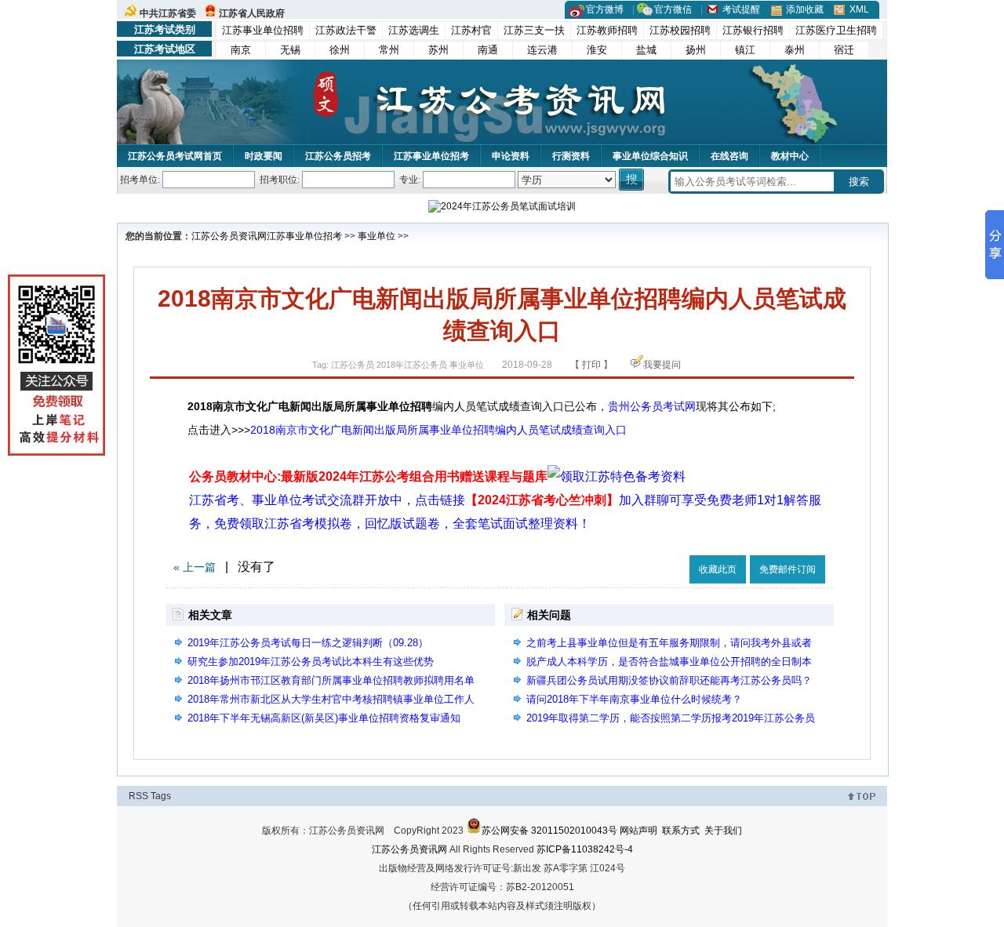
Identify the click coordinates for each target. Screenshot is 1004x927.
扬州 (696, 50)
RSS (138, 796)
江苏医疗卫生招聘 (836, 30)
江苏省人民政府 (252, 13)
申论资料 (510, 156)
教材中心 (790, 156)
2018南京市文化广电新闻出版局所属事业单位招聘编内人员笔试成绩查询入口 (438, 430)
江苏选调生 (413, 30)
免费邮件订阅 (787, 569)
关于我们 (723, 830)
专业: (409, 179)
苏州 (438, 50)
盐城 (646, 50)
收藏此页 (718, 569)
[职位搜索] (632, 180)
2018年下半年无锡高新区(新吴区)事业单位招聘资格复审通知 (323, 718)
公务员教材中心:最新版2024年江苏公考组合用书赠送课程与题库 (368, 476)
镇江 (745, 50)
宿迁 (844, 50)
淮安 (597, 50)
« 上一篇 (194, 567)
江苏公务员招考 (338, 156)
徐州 (339, 50)
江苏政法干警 (345, 30)
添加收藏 (805, 9)
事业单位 (376, 236)
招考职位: (280, 179)
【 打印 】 (591, 364)
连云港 (542, 50)
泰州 (794, 50)
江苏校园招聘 (680, 30)
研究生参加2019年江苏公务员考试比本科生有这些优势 (310, 661)
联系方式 (681, 830)
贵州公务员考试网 (652, 406)
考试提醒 (741, 9)
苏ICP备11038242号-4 (585, 849)
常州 (389, 50)
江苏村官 (471, 30)
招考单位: (140, 179)
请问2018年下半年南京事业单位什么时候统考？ (634, 699)
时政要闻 (263, 156)
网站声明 (638, 830)
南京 (241, 50)
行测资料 (571, 156)
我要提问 (662, 364)
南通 (488, 50)
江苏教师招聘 (607, 30)
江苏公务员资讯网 (229, 236)
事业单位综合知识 (650, 156)
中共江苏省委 (168, 13)
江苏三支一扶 (534, 30)
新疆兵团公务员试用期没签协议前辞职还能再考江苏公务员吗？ (669, 680)
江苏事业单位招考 (431, 156)
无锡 (290, 50)
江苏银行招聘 (753, 30)
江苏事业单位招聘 (263, 30)
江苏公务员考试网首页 (175, 156)
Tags (161, 796)
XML (859, 9)
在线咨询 (729, 156)
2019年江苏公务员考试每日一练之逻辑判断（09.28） (307, 643)
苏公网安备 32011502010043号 (549, 830)
